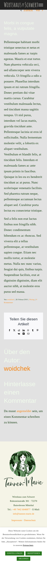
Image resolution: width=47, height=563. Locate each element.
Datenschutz (30, 520)
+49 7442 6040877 (21, 509)
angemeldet (24, 411)
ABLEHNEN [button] (23, 559)
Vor (38, 10)
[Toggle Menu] (40, 5)
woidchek (10, 299)
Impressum (16, 520)
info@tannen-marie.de (23, 513)
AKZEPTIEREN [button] (33, 553)
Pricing (31, 299)
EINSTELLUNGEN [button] (14, 553)
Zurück (28, 10)
